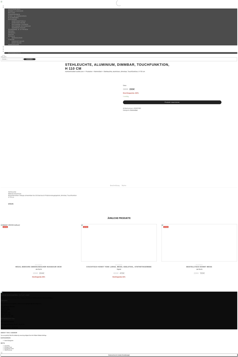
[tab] (115, 185)
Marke (124, 185)
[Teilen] (232, 2)
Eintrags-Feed (8, 347)
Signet (119, 269)
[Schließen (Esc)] (236, 2)
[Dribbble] (4, 330)
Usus (124, 85)
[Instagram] (3, 330)
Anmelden (7, 345)
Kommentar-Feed (9, 348)
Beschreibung (115, 185)
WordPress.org (8, 350)
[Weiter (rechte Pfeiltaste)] (234, 178)
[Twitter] (5, 330)
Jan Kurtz (39, 269)
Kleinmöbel (134, 110)
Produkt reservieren (172, 102)
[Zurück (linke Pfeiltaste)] (3, 178)
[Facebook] (2, 330)
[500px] (1, 330)
